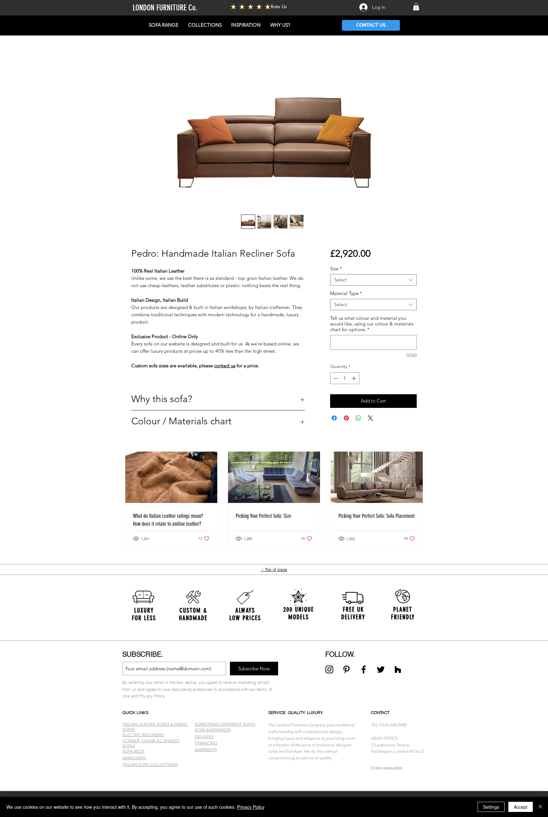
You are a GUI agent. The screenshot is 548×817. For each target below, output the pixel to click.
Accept (520, 807)
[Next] (512, 613)
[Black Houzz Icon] (398, 669)
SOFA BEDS (133, 751)
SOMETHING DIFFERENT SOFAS (225, 724)
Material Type (346, 293)
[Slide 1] (274, 775)
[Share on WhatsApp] (358, 418)
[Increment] (354, 378)
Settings (491, 807)
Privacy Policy (250, 807)
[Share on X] (370, 418)
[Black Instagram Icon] (329, 669)
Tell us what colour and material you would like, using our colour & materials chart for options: (372, 323)
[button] (416, 6)
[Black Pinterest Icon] (346, 669)
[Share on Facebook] (334, 418)
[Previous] (36, 613)
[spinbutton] (344, 378)
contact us (224, 366)
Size (336, 269)
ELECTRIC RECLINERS (143, 734)
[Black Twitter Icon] (380, 669)
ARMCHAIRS (134, 758)
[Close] (540, 807)
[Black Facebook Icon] (363, 669)
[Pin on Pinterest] (346, 418)
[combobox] (373, 280)
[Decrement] (335, 378)
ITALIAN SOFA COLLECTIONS (150, 764)
